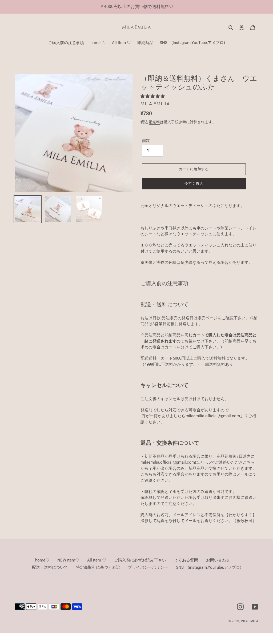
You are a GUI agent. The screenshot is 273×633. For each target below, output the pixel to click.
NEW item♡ (68, 560)
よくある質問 (186, 560)
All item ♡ (96, 560)
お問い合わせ (218, 560)
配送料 (154, 122)
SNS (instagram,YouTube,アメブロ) (208, 567)
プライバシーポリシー (148, 567)
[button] (153, 96)
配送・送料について (50, 567)
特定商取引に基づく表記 (98, 567)
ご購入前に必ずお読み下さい (140, 560)
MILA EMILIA (249, 621)
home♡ (42, 560)
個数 (146, 140)
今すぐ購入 (193, 183)
